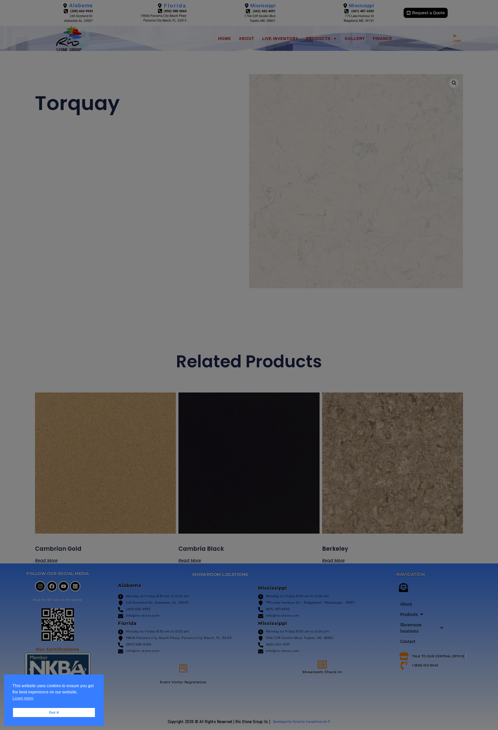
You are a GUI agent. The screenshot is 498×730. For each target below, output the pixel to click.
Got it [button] (54, 712)
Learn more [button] (22, 698)
